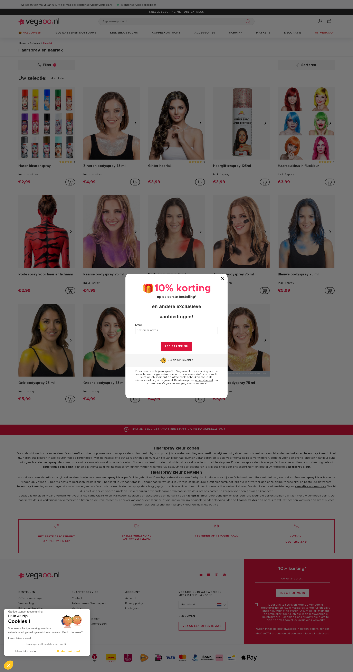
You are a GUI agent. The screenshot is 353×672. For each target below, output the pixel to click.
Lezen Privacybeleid (19, 638)
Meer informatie (25, 651)
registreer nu (176, 346)
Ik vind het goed (68, 651)
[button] (8, 665)
